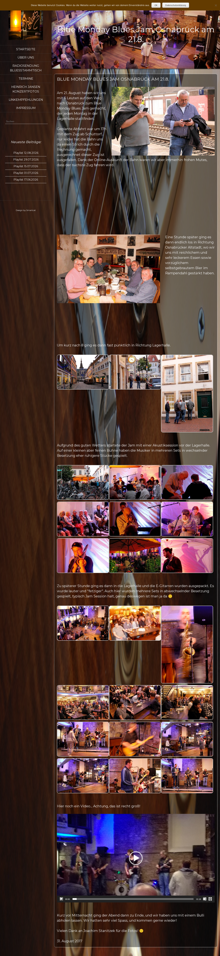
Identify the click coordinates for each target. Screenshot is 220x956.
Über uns (26, 57)
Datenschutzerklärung (175, 5)
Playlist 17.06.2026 (26, 179)
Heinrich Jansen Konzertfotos (25, 89)
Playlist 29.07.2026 (25, 159)
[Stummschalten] (204, 899)
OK (156, 5)
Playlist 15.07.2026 (26, 166)
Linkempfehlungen (26, 100)
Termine (26, 79)
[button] (136, 858)
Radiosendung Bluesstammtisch (26, 68)
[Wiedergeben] (61, 899)
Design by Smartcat (26, 210)
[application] (136, 858)
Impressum (26, 108)
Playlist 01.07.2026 (25, 173)
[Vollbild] (210, 899)
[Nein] (215, 5)
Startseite (25, 49)
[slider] (133, 899)
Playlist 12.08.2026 (25, 152)
